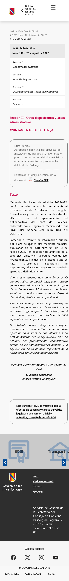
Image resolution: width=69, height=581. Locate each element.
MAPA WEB (12, 573)
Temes (37, 486)
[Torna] (22, 10)
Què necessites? (43, 481)
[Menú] (53, 7)
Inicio (12, 31)
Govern (38, 491)
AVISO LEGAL (33, 573)
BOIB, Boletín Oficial (28, 31)
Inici (35, 476)
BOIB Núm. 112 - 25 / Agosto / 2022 (29, 35)
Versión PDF (41, 180)
